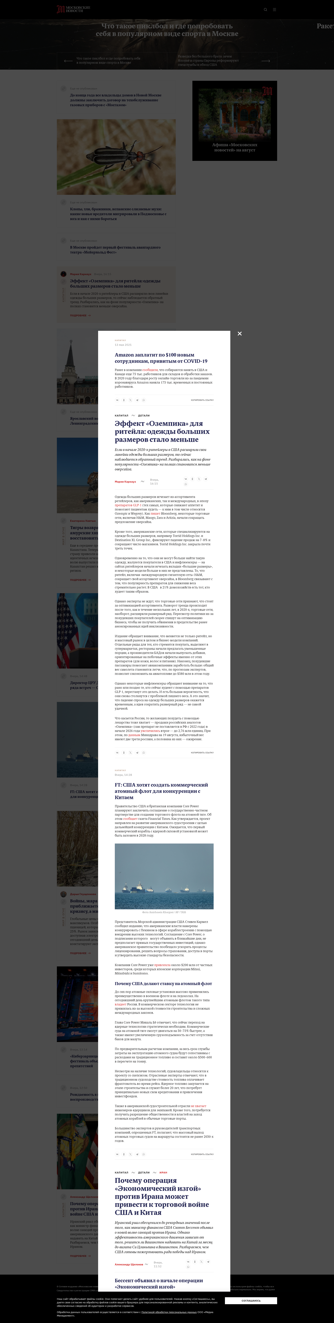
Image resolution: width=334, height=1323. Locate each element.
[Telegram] (137, 400)
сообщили (150, 370)
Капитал (120, 340)
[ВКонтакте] (117, 400)
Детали (144, 415)
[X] (130, 400)
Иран (163, 1172)
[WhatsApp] (143, 400)
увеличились (150, 731)
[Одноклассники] (123, 400)
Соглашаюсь (251, 1300)
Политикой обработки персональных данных (169, 1312)
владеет (120, 1004)
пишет (155, 514)
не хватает (198, 1106)
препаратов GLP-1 (128, 505)
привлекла (162, 965)
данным (134, 735)
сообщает (130, 819)
